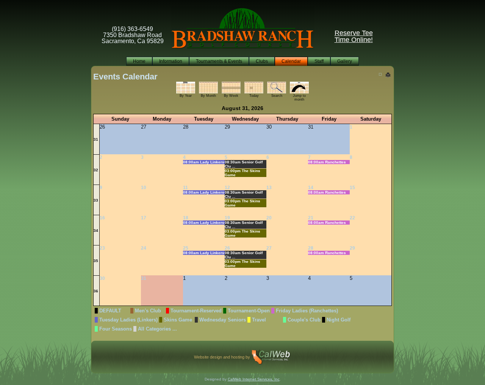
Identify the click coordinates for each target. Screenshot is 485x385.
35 (96, 261)
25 (185, 248)
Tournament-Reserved (196, 311)
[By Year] (185, 87)
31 (96, 139)
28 (310, 248)
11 (185, 187)
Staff (319, 61)
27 (269, 248)
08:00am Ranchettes (327, 162)
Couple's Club (304, 320)
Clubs (262, 61)
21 (310, 217)
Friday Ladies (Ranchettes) (307, 311)
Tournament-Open (249, 311)
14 (310, 187)
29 (352, 248)
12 (227, 187)
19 (227, 217)
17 (143, 217)
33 (96, 200)
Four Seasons (115, 329)
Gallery (344, 61)
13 (269, 187)
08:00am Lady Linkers (203, 162)
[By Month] (208, 87)
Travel (259, 320)
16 (102, 217)
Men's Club (148, 311)
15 (352, 187)
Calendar (291, 61)
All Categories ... (157, 329)
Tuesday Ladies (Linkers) (128, 320)
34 (96, 230)
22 (352, 217)
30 (102, 278)
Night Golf (338, 320)
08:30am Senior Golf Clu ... (244, 164)
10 (143, 187)
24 (143, 248)
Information (170, 61)
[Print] (388, 75)
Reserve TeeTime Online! (354, 36)
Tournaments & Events (219, 61)
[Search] (276, 87)
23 (102, 248)
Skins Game (178, 320)
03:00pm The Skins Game (242, 173)
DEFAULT (110, 311)
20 (269, 217)
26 (227, 248)
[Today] (253, 87)
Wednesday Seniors (222, 320)
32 (96, 170)
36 (96, 291)
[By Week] (231, 87)
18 (185, 217)
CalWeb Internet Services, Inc (254, 379)
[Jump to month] (299, 87)
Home (139, 61)
